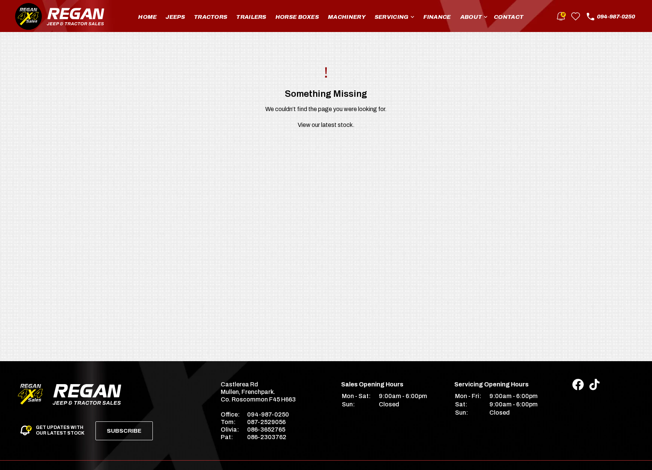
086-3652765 (266, 429)
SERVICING (392, 17)
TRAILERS (251, 17)
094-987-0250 (616, 17)
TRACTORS (210, 17)
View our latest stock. (326, 125)
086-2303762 (266, 437)
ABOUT (471, 17)
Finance (437, 17)
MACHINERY (347, 17)
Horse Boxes (297, 17)
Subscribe (124, 431)
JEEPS (175, 17)
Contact (508, 17)
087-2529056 (266, 422)
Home (147, 17)
